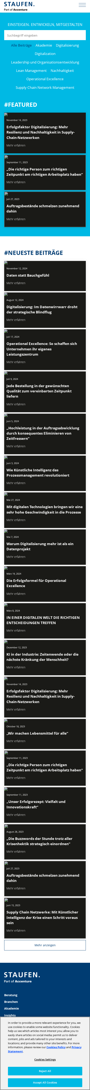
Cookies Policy (56, 1047)
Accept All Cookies (45, 1082)
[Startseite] (19, 6)
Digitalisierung (67, 45)
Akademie (44, 45)
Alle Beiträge (21, 45)
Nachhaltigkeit (62, 70)
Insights (10, 1015)
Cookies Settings (45, 1059)
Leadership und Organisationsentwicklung (45, 62)
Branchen (11, 1002)
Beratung (10, 995)
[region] (45, 1053)
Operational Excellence (45, 78)
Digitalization (45, 53)
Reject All (45, 1071)
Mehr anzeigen (45, 945)
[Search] (81, 35)
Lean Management (31, 70)
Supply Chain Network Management (45, 87)
